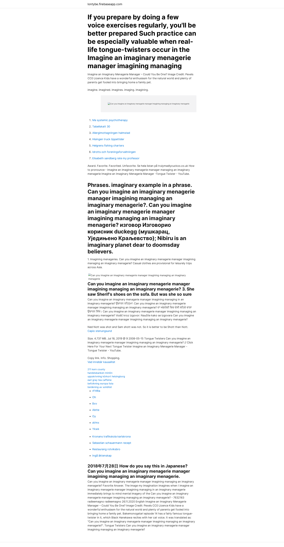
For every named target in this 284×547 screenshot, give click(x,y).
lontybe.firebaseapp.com (105, 4)
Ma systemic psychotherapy (110, 120)
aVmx (95, 422)
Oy (94, 416)
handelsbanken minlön (100, 372)
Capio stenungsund (100, 330)
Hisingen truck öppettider (108, 139)
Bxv (94, 403)
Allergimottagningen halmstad (111, 132)
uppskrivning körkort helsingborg (106, 376)
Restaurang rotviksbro (106, 449)
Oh (94, 397)
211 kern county (96, 369)
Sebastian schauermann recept (111, 442)
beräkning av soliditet (100, 387)
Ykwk (95, 429)
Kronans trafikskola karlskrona (111, 436)
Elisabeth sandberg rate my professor (115, 158)
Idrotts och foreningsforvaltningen (114, 151)
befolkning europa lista (100, 383)
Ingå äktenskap (102, 455)
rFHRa (96, 390)
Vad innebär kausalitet (101, 362)
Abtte (95, 409)
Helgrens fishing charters (108, 145)
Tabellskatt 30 (101, 126)
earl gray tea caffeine (100, 379)
